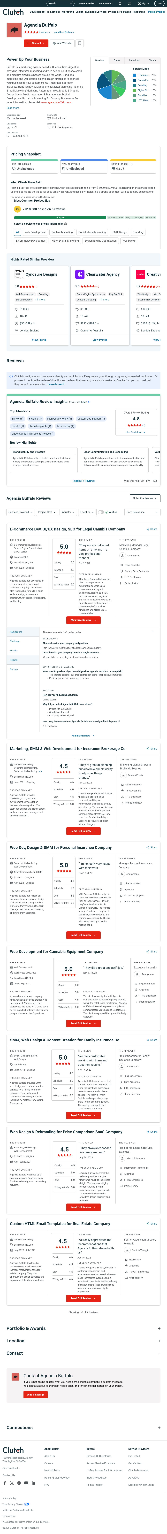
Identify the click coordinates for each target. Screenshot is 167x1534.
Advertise (133, 1477)
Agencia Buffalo (40, 25)
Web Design (129, 240)
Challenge (15, 641)
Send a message (35, 1394)
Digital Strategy (144, 90)
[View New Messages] (129, 3)
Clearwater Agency (103, 274)
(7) (143, 425)
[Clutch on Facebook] (4, 1483)
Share (153, 529)
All (17, 232)
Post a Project (156, 11)
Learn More (55, 384)
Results (13, 660)
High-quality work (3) (59, 418)
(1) (36, 286)
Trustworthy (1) (65, 426)
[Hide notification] (156, 376)
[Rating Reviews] (31, 32)
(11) (97, 286)
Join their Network (64, 32)
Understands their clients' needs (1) (32, 433)
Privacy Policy (9, 1498)
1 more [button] (41, 299)
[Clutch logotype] (13, 12)
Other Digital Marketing (65, 240)
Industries (134, 60)
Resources (139, 11)
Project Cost (45, 512)
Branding (142, 85)
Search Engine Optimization (144, 80)
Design (80, 11)
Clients (152, 60)
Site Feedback (10, 1468)
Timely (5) (17, 418)
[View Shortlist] (120, 3)
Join (159, 3)
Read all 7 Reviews (84, 480)
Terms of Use (8, 1516)
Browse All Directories (98, 1456)
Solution (14, 650)
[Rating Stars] (26, 286)
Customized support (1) (91, 418)
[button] (21, 512)
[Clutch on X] (12, 1483)
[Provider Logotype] (14, 30)
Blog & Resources (96, 1477)
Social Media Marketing (144, 95)
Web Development (35, 232)
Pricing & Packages (119, 11)
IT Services (53, 11)
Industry (66, 512)
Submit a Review (143, 498)
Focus (117, 60)
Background (16, 632)
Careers (48, 1463)
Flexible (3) (35, 418)
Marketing (68, 11)
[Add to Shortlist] (80, 43)
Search (52, 3)
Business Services (95, 11)
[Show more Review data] (83, 620)
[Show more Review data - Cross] (153, 631)
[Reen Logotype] (19, 274)
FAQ (46, 1484)
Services (99, 60)
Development (37, 11)
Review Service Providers (100, 1463)
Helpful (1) (18, 426)
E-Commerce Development (144, 75)
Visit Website (64, 43)
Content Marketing (62, 232)
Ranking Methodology (57, 1477)
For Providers (106, 3)
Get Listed (134, 1456)
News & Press (52, 1470)
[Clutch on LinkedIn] (33, 1483)
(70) (158, 286)
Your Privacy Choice (12, 1504)
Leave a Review (87, 3)
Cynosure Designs (41, 274)
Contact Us (8, 1475)
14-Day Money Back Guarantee (104, 1470)
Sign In (145, 3)
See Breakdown (134, 432)
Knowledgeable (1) (40, 426)
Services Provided (18, 512)
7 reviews (44, 32)
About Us (49, 1456)
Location (85, 512)
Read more (13, 107)
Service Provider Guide (141, 1484)
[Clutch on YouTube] (26, 1483)
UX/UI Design (144, 100)
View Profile (39, 339)
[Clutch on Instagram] (19, 1483)
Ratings (14, 669)
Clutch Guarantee (138, 1470)
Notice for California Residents (17, 1510)
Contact (36, 43)
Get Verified (135, 1463)
